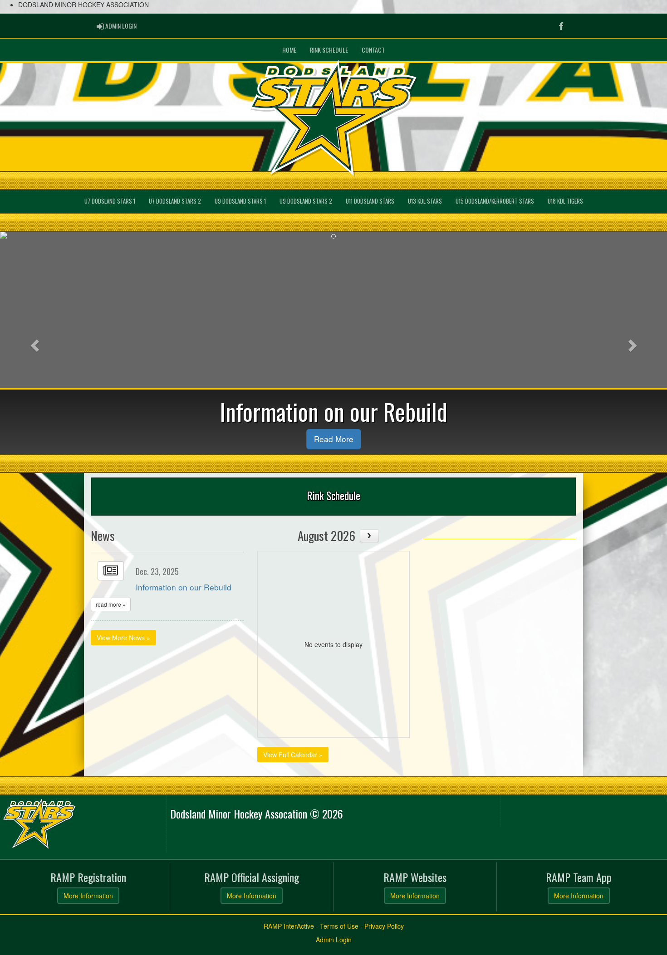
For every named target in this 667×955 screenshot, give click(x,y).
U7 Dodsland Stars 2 (175, 201)
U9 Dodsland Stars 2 (306, 201)
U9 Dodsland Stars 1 (240, 201)
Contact (373, 49)
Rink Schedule (329, 49)
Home (289, 49)
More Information (88, 895)
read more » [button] (111, 604)
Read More (333, 438)
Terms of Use (339, 926)
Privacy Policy (384, 926)
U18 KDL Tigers (565, 201)
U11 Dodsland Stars (370, 201)
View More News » (123, 637)
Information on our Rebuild (183, 587)
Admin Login (334, 939)
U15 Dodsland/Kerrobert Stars (495, 201)
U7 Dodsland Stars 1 (109, 201)
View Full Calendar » (293, 754)
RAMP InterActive (289, 926)
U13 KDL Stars (425, 201)
